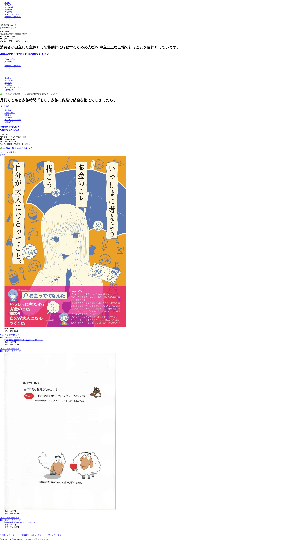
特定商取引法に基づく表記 (30, 535)
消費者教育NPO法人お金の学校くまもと (25, 54)
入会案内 (8, 12)
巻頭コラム (9, 90)
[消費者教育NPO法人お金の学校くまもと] (17, 148)
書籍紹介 (8, 10)
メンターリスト (10, 19)
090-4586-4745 (9, 139)
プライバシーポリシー (56, 535)
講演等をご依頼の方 (12, 17)
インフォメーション (12, 14)
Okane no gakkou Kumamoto (22, 539)
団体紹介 (8, 5)
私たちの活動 (9, 7)
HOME (7, 3)
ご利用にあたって (7, 535)
